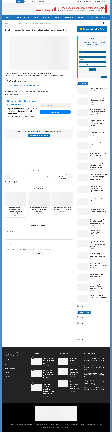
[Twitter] (7, 1)
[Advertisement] (39, 153)
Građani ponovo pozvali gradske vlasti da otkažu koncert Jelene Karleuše (48, 374)
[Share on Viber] (48, 170)
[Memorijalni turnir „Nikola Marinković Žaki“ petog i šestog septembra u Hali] (82, 222)
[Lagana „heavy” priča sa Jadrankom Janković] (82, 277)
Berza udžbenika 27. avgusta (96, 199)
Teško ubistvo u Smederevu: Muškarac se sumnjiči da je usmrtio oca (98, 254)
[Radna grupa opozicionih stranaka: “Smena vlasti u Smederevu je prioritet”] (82, 211)
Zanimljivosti (69, 17)
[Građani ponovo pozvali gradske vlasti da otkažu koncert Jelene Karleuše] (36, 373)
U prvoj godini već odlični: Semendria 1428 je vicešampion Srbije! (98, 165)
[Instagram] (9, 1)
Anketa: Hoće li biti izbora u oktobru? (98, 89)
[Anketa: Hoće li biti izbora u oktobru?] (82, 91)
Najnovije (9, 17)
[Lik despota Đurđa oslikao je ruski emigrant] (82, 156)
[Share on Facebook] (41, 170)
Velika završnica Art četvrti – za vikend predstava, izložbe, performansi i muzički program (98, 177)
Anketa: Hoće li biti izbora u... (39, 1)
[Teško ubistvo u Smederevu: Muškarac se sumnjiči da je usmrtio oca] (39, 199)
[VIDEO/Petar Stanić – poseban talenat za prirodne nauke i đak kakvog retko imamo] (82, 189)
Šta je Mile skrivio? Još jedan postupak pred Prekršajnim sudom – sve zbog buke (97, 243)
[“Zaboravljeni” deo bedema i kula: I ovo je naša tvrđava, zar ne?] (82, 266)
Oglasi (104, 17)
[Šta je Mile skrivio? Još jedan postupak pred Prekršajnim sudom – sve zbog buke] (82, 243)
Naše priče (26, 17)
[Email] (13, 1)
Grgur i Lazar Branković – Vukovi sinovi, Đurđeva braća (97, 100)
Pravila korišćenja (88, 1)
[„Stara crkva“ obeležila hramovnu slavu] (82, 134)
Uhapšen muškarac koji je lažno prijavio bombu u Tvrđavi (24, 85)
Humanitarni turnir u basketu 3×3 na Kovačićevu (98, 296)
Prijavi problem (57, 17)
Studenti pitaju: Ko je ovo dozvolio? (98, 143)
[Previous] (27, 1)
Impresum (104, 1)
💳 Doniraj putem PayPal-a (92, 29)
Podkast (18, 17)
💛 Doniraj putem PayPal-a (39, 135)
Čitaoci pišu (45, 17)
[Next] (29, 1)
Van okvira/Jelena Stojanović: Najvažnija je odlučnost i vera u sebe (97, 232)
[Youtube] (11, 1)
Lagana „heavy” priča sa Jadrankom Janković (97, 275)
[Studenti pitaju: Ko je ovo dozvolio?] (82, 145)
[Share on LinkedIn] (44, 170)
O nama (79, 1)
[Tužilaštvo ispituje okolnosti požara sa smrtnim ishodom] (62, 199)
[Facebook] (5, 1)
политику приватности (22, 118)
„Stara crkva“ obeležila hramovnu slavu (97, 133)
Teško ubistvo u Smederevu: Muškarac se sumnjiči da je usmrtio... (39, 209)
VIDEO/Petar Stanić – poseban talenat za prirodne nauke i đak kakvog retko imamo (96, 189)
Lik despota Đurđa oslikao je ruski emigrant (98, 154)
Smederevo (80, 17)
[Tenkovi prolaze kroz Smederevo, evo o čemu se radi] (36, 361)
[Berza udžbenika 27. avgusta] (82, 201)
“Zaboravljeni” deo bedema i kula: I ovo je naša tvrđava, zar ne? (98, 265)
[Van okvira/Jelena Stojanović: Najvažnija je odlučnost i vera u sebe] (82, 233)
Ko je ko (36, 17)
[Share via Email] (49, 170)
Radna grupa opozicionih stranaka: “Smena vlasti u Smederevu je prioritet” (98, 211)
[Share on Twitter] (43, 170)
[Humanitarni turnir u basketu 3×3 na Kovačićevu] (82, 298)
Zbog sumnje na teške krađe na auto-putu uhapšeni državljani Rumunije (16, 210)
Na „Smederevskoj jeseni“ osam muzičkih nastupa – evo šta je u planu (98, 111)
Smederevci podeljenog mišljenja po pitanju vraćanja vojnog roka (97, 286)
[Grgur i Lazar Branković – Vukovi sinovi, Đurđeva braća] (82, 101)
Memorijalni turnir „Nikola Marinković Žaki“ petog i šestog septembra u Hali (98, 221)
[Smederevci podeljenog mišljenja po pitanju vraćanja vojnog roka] (82, 287)
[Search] (106, 23)
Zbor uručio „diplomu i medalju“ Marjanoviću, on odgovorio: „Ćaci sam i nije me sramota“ (48, 390)
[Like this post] (39, 170)
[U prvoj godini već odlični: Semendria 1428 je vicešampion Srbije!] (82, 166)
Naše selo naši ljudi (93, 17)
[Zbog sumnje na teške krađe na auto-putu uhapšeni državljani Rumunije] (15, 199)
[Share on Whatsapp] (46, 170)
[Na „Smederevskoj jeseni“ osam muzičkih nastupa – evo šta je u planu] (82, 112)
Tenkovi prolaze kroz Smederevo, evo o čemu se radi (48, 361)
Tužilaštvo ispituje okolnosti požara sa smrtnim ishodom (62, 208)
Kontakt (97, 1)
